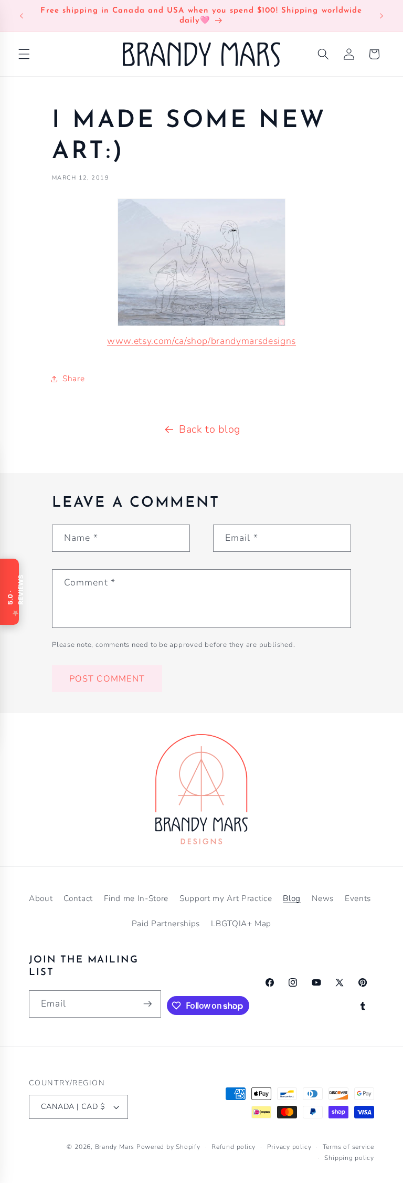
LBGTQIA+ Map (241, 923)
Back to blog (209, 429)
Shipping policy (349, 1158)
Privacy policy (289, 1147)
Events (358, 898)
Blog (292, 898)
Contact (78, 898)
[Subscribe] (147, 1004)
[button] (24, 54)
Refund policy (233, 1147)
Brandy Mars (114, 1147)
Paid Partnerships (166, 923)
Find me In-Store (136, 898)
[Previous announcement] (21, 15)
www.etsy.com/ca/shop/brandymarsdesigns (201, 340)
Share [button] (73, 378)
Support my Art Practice (225, 898)
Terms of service (348, 1147)
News (323, 898)
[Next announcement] (381, 15)
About (40, 898)
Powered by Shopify (168, 1147)
